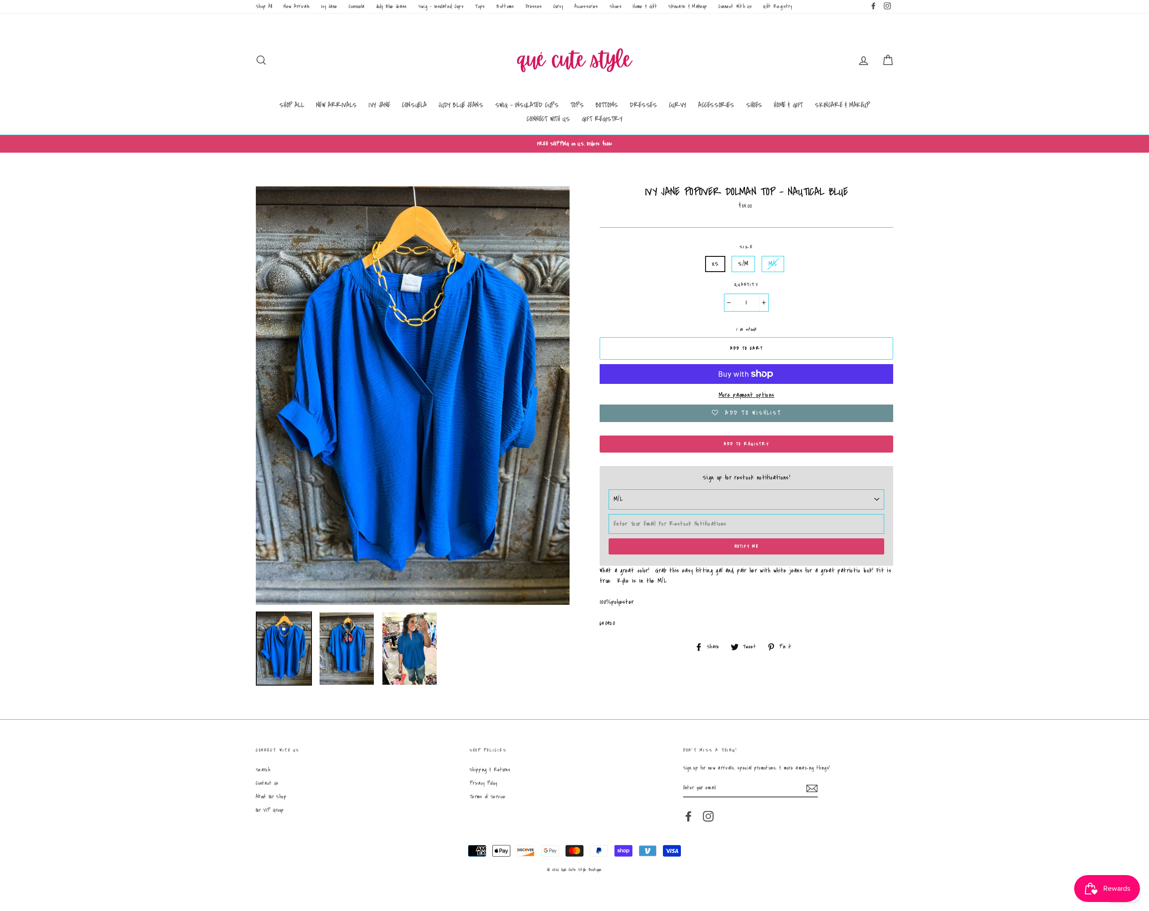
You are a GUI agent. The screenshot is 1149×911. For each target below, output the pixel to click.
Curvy (558, 6)
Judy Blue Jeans (391, 6)
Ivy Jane (329, 6)
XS (715, 264)
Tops (480, 6)
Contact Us (267, 783)
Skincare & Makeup (687, 6)
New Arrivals (297, 6)
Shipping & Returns (489, 770)
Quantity (746, 284)
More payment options (747, 395)
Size (746, 247)
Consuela (357, 6)
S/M (743, 264)
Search (263, 770)
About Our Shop (271, 797)
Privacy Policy (483, 783)
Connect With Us (735, 6)
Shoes (616, 6)
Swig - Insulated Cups (441, 6)
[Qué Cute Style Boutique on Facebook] (688, 816)
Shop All (264, 6)
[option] (574, 144)
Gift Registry (777, 6)
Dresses (534, 6)
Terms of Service (487, 797)
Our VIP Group (270, 810)
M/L (772, 264)
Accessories (586, 6)
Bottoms (505, 6)
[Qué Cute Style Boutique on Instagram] (708, 816)
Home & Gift (645, 6)
